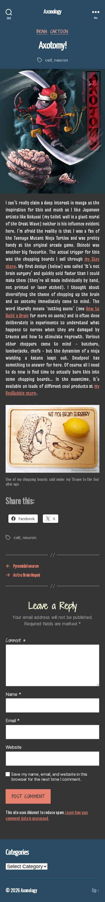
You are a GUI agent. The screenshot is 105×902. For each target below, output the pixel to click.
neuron (61, 60)
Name (13, 694)
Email (13, 720)
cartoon (59, 31)
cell (48, 60)
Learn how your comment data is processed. (47, 815)
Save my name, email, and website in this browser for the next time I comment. (49, 777)
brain (42, 31)
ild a (14, 315)
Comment (16, 640)
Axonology (52, 12)
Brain (24, 315)
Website (14, 747)
